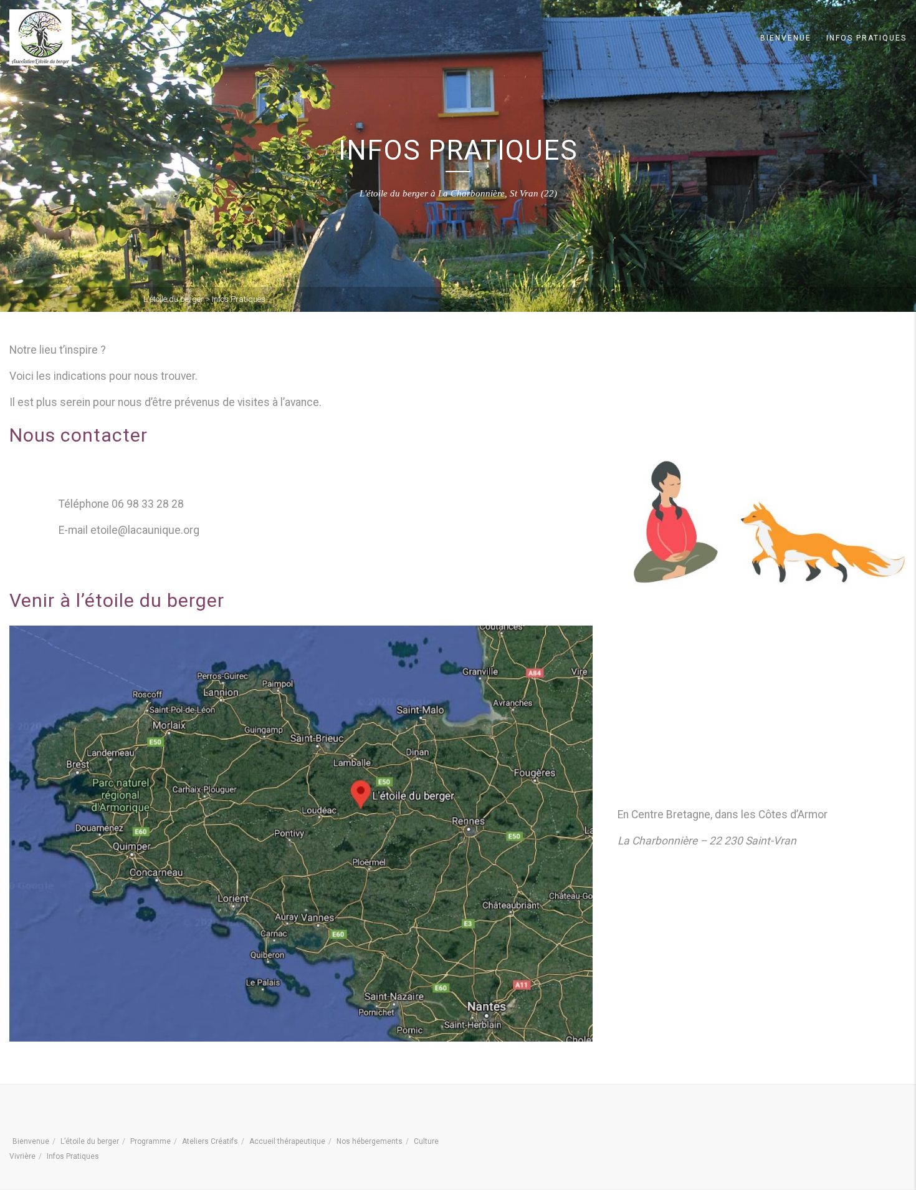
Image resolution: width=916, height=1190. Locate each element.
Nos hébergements (369, 1141)
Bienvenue (785, 38)
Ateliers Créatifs (210, 1141)
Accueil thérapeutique (287, 1141)
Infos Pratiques (866, 38)
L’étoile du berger (89, 1141)
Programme (150, 1141)
